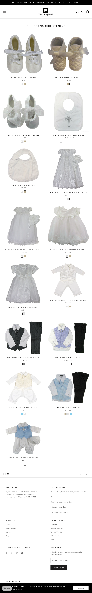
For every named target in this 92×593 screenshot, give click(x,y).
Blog (7, 536)
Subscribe (59, 568)
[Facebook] (6, 553)
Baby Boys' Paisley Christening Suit (68, 300)
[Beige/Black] (73, 364)
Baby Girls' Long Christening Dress (68, 192)
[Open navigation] (4, 12)
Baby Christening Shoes (23, 77)
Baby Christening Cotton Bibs (68, 135)
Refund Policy (55, 536)
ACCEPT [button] (81, 588)
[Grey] (24, 364)
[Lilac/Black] (64, 364)
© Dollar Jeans (13, 582)
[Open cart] (88, 11)
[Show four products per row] (8, 474)
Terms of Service (56, 532)
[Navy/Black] (70, 364)
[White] (22, 84)
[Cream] (25, 84)
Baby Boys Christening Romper (24, 458)
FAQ (52, 539)
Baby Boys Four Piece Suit (68, 357)
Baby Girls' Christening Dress (23, 307)
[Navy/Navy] (76, 364)
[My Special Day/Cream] (70, 141)
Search (8, 525)
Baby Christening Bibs (23, 185)
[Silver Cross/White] (61, 141)
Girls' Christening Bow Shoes (23, 135)
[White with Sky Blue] (22, 464)
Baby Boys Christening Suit (23, 408)
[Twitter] (11, 553)
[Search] (82, 11)
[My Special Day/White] (67, 141)
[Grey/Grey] (67, 364)
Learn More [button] (17, 589)
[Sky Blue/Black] (61, 364)
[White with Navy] (25, 464)
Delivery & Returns (57, 528)
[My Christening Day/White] (73, 141)
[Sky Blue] (22, 414)
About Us (9, 532)
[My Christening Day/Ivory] (76, 141)
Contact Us (54, 525)
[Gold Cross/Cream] (64, 141)
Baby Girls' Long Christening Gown (23, 250)
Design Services (11, 528)
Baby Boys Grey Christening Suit (24, 357)
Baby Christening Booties (68, 77)
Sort (82, 474)
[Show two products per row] (4, 474)
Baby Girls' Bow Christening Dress (68, 250)
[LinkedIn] (22, 553)
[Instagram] (17, 553)
